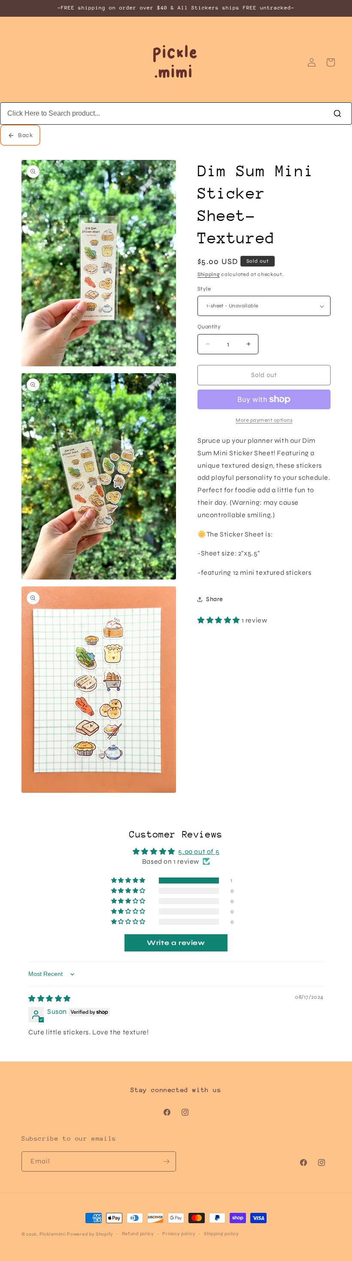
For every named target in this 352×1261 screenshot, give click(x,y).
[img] (49, 998)
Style (204, 288)
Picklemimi (52, 1234)
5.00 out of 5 (198, 851)
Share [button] (214, 599)
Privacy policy (178, 1233)
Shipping (208, 274)
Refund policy (138, 1233)
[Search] (337, 113)
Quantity (209, 326)
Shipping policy (221, 1233)
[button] (219, 620)
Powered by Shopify (90, 1234)
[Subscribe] (166, 1161)
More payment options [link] (264, 420)
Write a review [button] (176, 943)
